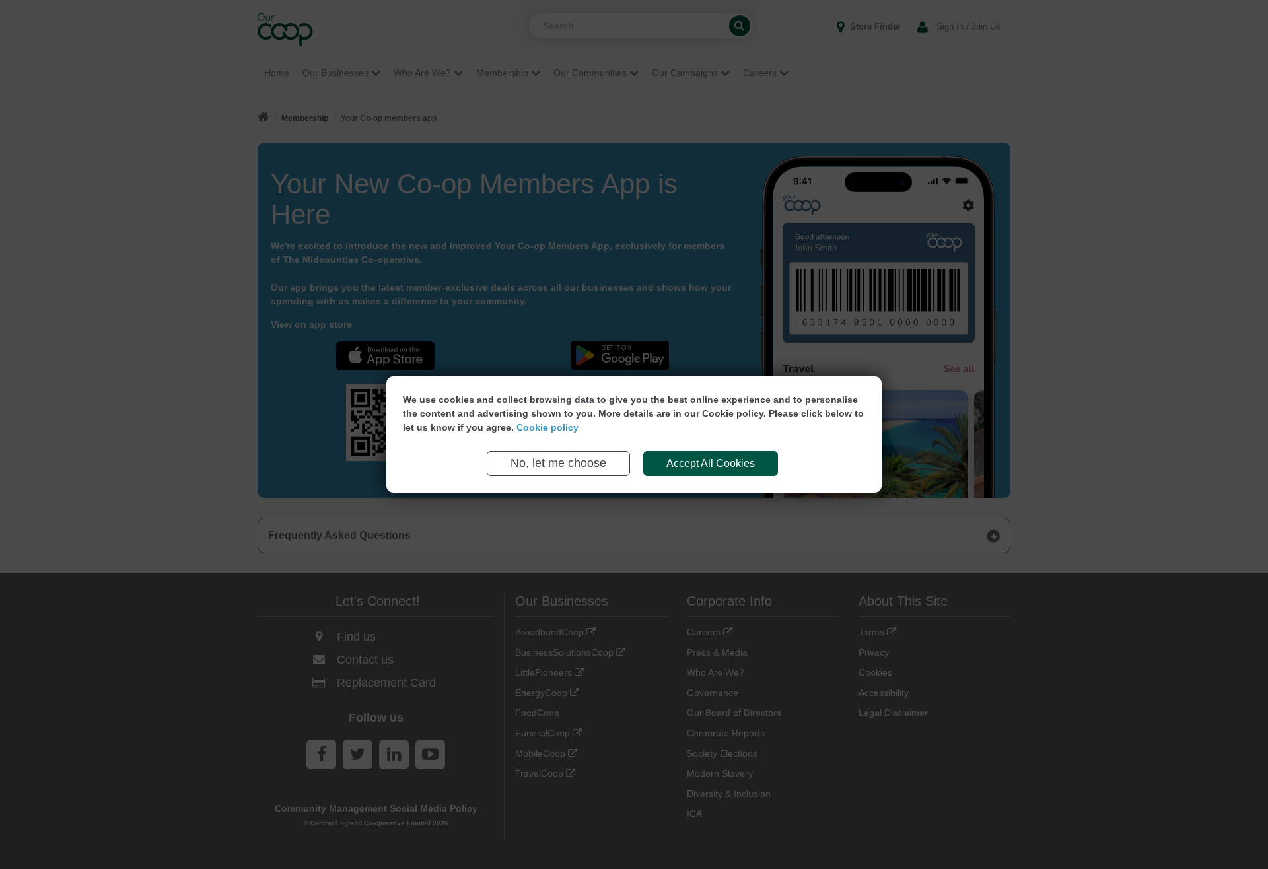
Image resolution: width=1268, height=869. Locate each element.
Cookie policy (547, 427)
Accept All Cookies (710, 463)
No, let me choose (558, 462)
